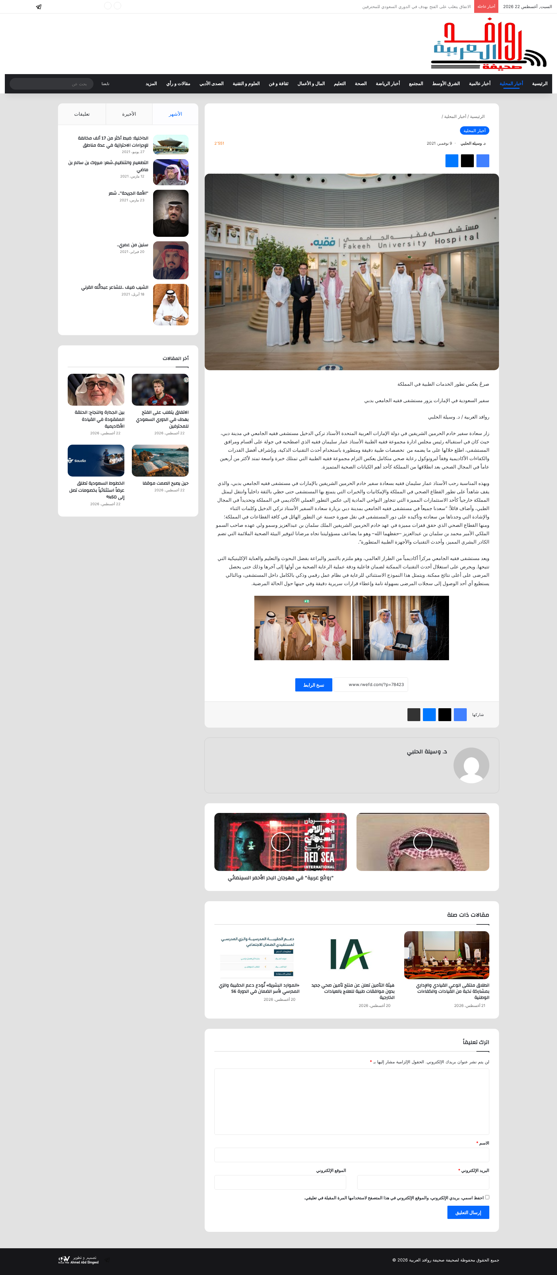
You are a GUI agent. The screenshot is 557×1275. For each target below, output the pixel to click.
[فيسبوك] (482, 160)
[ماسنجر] (451, 160)
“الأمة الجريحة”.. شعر (128, 193)
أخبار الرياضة (388, 84)
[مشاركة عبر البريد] (413, 714)
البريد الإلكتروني (473, 1170)
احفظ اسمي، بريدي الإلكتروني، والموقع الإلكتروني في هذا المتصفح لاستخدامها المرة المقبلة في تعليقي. (394, 1197)
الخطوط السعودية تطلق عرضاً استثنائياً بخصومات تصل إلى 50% (96, 490)
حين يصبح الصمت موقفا (165, 483)
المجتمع (416, 84)
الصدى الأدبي (212, 84)
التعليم (340, 84)
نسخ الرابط (313, 685)
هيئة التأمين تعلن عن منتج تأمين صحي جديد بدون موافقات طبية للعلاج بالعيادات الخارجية (353, 991)
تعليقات (82, 114)
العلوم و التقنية (246, 84)
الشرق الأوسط (446, 84)
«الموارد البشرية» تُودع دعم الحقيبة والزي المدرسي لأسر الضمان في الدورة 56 (259, 988)
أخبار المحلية (511, 84)
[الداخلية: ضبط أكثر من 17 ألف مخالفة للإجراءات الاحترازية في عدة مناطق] (171, 145)
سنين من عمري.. (132, 245)
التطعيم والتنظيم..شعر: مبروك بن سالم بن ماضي (108, 166)
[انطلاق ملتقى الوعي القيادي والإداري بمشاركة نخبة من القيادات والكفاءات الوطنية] (446, 955)
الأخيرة (129, 114)
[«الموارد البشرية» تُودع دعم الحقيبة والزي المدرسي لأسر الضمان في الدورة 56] (256, 955)
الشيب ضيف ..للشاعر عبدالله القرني (114, 287)
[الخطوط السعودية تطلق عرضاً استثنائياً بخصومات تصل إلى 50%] (96, 461)
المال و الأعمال (311, 84)
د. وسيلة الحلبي (473, 143)
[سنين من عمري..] (171, 260)
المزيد (151, 84)
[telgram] (39, 6)
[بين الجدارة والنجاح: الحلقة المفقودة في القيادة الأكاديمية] (96, 390)
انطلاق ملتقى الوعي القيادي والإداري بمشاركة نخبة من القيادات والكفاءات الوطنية (452, 991)
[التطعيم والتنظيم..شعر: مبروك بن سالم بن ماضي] (171, 172)
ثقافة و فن (278, 84)
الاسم (482, 1142)
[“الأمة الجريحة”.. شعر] (171, 213)
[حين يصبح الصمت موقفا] (160, 461)
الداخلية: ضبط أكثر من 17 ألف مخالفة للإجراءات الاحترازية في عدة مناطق (113, 142)
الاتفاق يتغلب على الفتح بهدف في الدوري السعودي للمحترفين (162, 419)
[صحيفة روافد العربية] (489, 43)
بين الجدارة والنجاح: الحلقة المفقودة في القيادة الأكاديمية (420, 6)
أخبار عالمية (480, 84)
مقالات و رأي (178, 84)
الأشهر (175, 114)
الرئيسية (540, 84)
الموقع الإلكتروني (331, 1170)
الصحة (361, 84)
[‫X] (467, 160)
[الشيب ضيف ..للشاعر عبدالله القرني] (171, 304)
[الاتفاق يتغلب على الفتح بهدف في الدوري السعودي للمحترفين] (160, 390)
